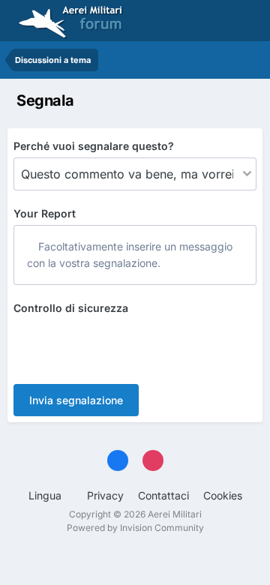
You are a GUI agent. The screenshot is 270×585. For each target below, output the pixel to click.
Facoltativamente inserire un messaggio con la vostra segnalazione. (129, 254)
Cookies (222, 495)
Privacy (105, 495)
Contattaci (163, 495)
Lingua (46, 495)
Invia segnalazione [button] (76, 400)
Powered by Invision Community (135, 527)
